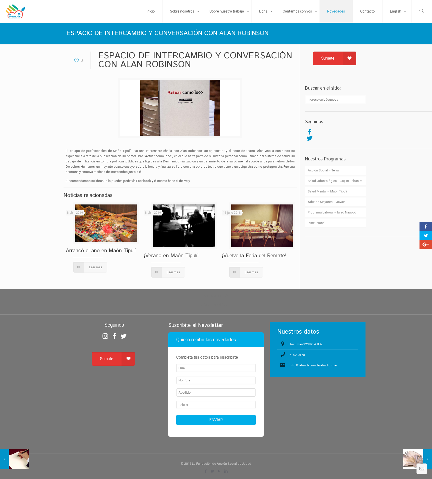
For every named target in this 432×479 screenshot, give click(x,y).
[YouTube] (219, 471)
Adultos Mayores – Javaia (327, 202)
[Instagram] (105, 336)
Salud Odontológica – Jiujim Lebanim (335, 181)
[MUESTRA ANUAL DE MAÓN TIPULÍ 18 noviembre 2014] (417, 459)
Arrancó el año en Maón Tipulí (101, 251)
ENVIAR (216, 420)
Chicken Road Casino (216, 304)
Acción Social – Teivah (324, 170)
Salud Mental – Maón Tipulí (327, 191)
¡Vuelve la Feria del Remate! (254, 256)
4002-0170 (297, 355)
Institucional (316, 223)
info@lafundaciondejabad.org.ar (313, 365)
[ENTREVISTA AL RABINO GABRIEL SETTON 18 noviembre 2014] (14, 459)
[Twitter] (309, 138)
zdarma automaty (216, 295)
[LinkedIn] (226, 471)
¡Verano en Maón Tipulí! (171, 256)
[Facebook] (309, 131)
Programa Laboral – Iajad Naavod (332, 212)
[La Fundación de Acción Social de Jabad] (15, 11)
